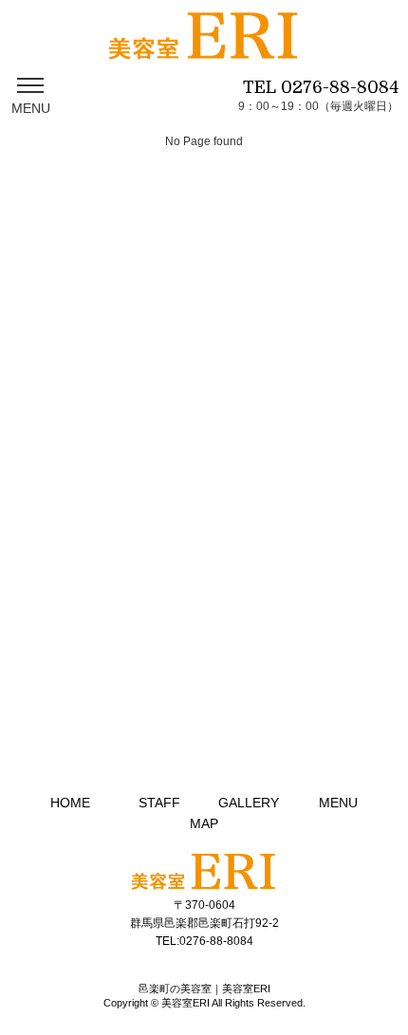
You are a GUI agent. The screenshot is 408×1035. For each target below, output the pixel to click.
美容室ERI (185, 1002)
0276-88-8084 (340, 87)
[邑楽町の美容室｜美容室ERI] (203, 47)
